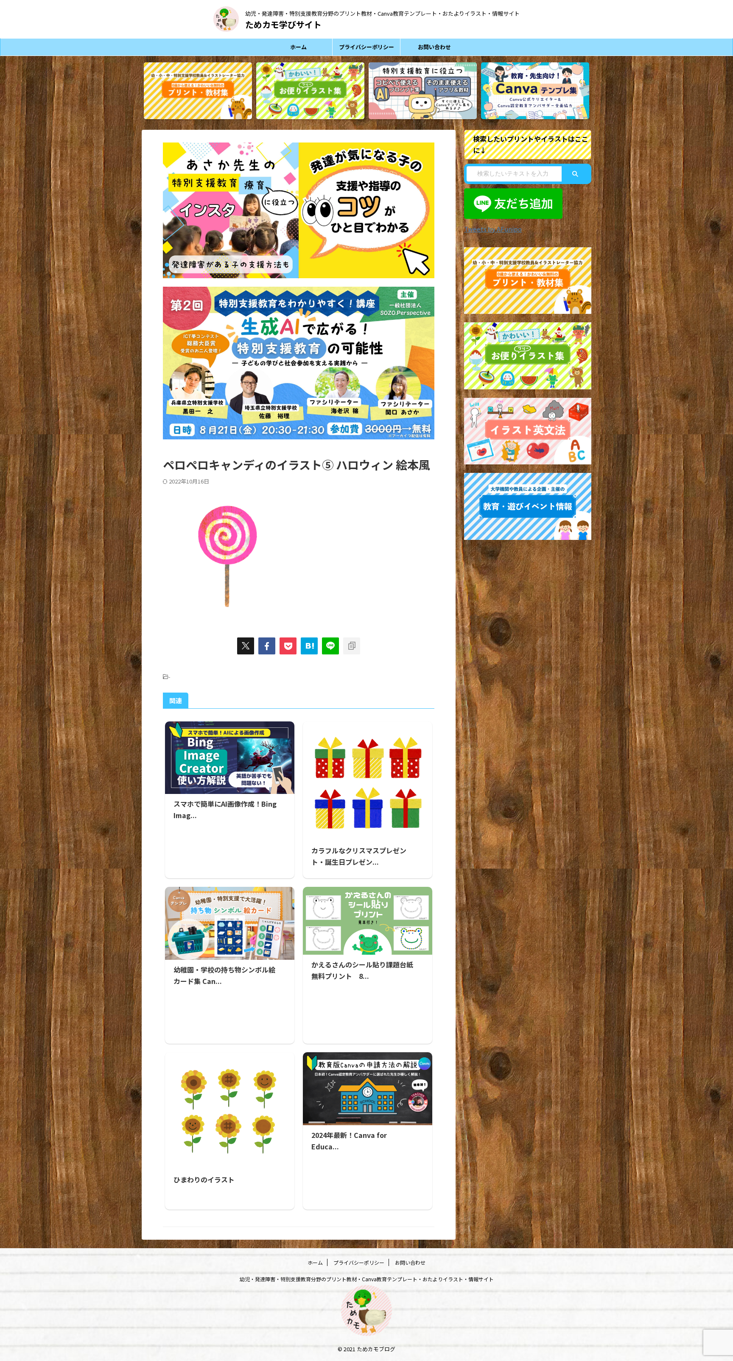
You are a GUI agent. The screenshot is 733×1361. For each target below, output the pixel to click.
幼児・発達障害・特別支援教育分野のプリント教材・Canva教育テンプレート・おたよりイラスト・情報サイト (367, 1279)
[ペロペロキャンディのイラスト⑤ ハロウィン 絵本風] (309, 645)
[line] (330, 645)
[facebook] (266, 645)
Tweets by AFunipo (493, 228)
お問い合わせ (434, 47)
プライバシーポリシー (366, 47)
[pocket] (288, 645)
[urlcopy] (351, 645)
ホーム (298, 47)
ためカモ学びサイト (283, 24)
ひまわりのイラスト (204, 1179)
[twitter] (245, 645)
